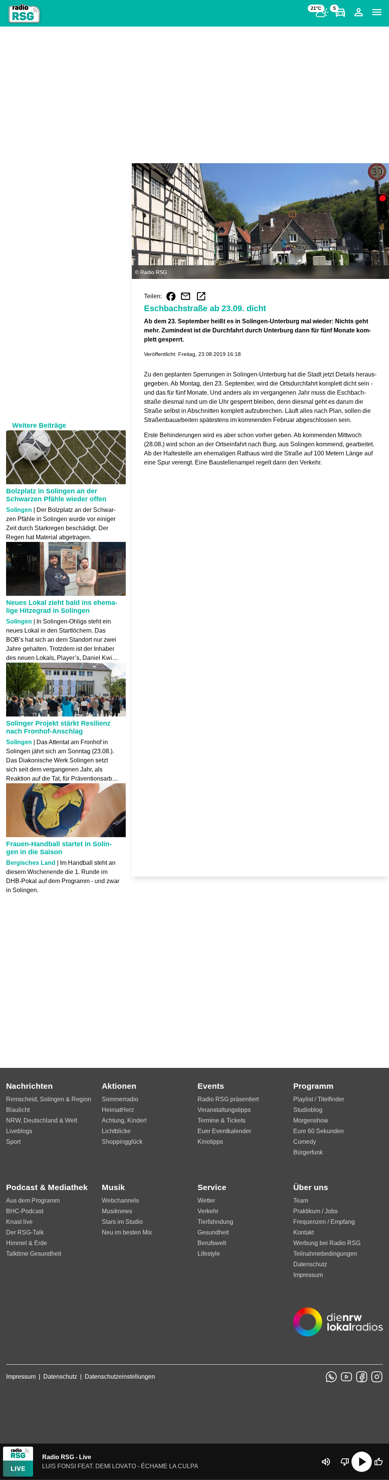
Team (300, 1200)
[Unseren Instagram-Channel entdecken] (377, 1377)
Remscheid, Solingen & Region (48, 1099)
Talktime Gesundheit (33, 1253)
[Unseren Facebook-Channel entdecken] (362, 1377)
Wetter (206, 1200)
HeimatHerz (118, 1110)
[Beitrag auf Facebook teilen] (171, 296)
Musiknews (117, 1211)
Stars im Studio (122, 1222)
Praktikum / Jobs (315, 1211)
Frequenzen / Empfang (324, 1222)
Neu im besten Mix (127, 1232)
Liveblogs (19, 1131)
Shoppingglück (122, 1141)
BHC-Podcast (24, 1211)
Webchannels (120, 1200)
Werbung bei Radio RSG (327, 1243)
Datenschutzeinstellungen (120, 1376)
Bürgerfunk (308, 1152)
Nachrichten (29, 1086)
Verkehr (208, 1211)
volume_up (326, 1461)
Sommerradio (120, 1099)
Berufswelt (212, 1243)
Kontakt (303, 1232)
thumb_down (344, 1461)
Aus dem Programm (33, 1200)
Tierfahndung (215, 1222)
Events (211, 1086)
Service (212, 1187)
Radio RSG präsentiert (228, 1099)
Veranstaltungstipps (224, 1110)
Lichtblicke (116, 1131)
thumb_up (378, 1461)
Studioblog (308, 1110)
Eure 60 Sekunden (318, 1131)
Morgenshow (310, 1120)
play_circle (361, 1462)
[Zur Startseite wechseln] (24, 13)
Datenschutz (310, 1264)
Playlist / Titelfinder (318, 1099)
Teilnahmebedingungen (325, 1253)
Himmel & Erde (26, 1243)
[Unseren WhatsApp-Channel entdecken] (331, 1377)
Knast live (19, 1222)
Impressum (308, 1275)
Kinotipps (210, 1141)
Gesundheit (213, 1232)
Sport (13, 1141)
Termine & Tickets (221, 1120)
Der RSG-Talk (25, 1232)
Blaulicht (18, 1110)
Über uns (310, 1187)
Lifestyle (209, 1253)
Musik (113, 1187)
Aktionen (119, 1086)
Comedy (304, 1141)
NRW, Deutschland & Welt (41, 1120)
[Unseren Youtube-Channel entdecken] (346, 1377)
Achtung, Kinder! (124, 1120)
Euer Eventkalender (224, 1131)
